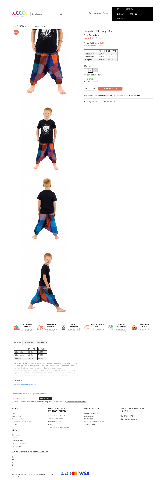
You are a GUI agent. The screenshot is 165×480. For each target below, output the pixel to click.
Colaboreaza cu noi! (19, 443)
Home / (15, 26)
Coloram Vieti (17, 446)
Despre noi (16, 435)
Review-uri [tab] (41, 342)
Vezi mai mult (19, 380)
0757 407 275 (129, 416)
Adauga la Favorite (93, 101)
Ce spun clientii (17, 441)
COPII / (21, 26)
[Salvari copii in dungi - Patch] (46, 65)
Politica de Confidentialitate (76, 402)
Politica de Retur (18, 419)
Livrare (14, 424)
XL (95, 70)
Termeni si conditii (54, 421)
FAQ (13, 413)
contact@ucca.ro (130, 419)
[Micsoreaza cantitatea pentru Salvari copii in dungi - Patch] (86, 89)
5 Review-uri (99, 38)
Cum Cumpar (16, 416)
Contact (15, 438)
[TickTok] (12, 462)
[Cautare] (61, 14)
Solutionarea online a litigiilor (58, 427)
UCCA (14, 430)
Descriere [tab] (17, 343)
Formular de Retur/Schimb (21, 422)
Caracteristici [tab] (29, 342)
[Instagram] (12, 465)
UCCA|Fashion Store (91, 35)
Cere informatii (111, 101)
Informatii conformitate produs (25, 385)
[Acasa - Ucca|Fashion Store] (19, 14)
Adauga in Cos (110, 88)
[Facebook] (12, 457)
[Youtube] (12, 459)
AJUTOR (15, 408)
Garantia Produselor (55, 419)
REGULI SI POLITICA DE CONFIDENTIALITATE (58, 409)
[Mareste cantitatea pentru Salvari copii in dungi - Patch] (94, 89)
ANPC (50, 424)
